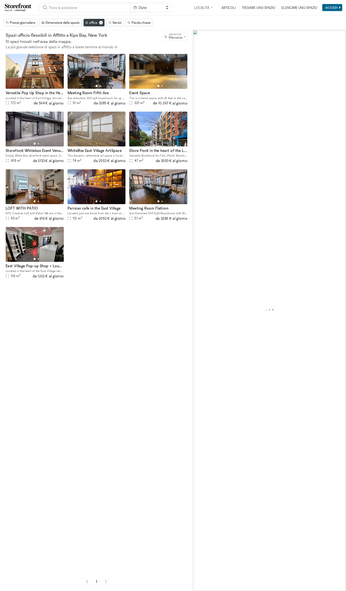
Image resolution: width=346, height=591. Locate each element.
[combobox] (175, 36)
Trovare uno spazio (258, 8)
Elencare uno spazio (299, 8)
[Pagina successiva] (106, 581)
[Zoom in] (198, 571)
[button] (35, 86)
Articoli (228, 8)
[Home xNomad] (18, 7)
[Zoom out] (198, 578)
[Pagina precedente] (87, 581)
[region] (269, 310)
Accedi (331, 7)
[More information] (116, 47)
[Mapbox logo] (204, 587)
